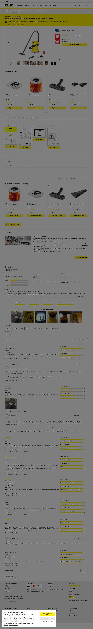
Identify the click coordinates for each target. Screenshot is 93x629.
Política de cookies (30, 623)
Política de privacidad (8, 625)
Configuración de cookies (47, 621)
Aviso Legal (15, 625)
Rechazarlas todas (47, 618)
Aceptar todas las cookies (47, 614)
